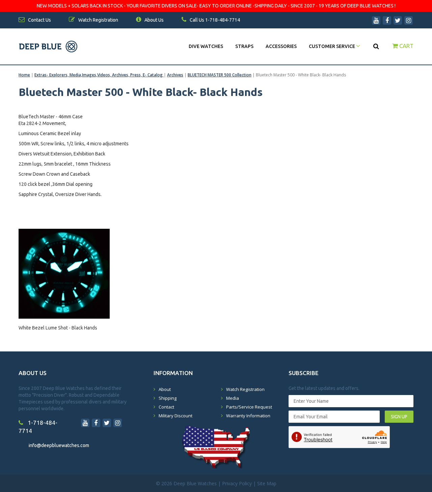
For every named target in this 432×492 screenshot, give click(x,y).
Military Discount (175, 416)
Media (232, 398)
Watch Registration (245, 389)
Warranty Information (248, 416)
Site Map (266, 483)
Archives (175, 75)
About (165, 389)
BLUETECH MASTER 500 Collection (219, 75)
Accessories (281, 46)
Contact (166, 407)
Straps (244, 46)
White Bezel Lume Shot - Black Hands (58, 327)
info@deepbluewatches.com (59, 445)
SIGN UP (399, 416)
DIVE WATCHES (206, 46)
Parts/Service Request (249, 407)
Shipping (168, 398)
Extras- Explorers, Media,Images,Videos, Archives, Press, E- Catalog (99, 75)
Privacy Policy (237, 483)
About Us (153, 20)
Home (24, 75)
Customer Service (332, 46)
